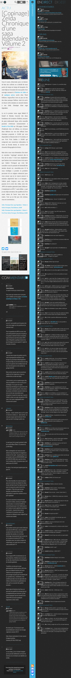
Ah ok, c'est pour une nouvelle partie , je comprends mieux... (50, 22)
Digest (60, 2)
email (11, 49)
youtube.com (53, 190)
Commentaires (46, 6)
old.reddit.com (54, 322)
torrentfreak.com (60, 165)
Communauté (32, 330)
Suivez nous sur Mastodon (32, 671)
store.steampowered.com (46, 446)
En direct (45, 2)
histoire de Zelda (20, 92)
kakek (42, 25)
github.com (55, 456)
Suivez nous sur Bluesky (32, 674)
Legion (42, 17)
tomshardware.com (58, 267)
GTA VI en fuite (41, 29)
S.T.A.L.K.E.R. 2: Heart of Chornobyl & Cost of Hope (49, 12)
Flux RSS (32, 665)
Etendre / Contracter (32, 662)
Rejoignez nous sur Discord (32, 668)
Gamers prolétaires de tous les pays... (46, 40)
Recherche (15, 2)
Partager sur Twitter (3, 248)
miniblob (11, 47)
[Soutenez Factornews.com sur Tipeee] (53, 76)
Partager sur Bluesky (6, 248)
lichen (42, 36)
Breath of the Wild (7, 126)
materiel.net (60, 566)
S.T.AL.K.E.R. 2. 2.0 (42, 21)
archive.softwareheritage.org (56, 159)
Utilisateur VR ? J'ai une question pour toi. (47, 48)
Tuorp (42, 45)
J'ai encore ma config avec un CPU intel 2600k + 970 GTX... (50, 41)
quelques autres (9, 95)
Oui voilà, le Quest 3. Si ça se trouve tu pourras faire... (49, 49)
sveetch (42, 9)
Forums (42, 34)
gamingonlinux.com (53, 465)
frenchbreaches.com (52, 563)
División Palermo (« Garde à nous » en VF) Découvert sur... (50, 58)
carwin (42, 53)
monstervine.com (45, 431)
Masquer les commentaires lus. (26, 277)
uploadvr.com (52, 376)
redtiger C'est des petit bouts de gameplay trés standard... (49, 30)
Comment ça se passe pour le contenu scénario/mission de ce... (51, 14)
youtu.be (48, 92)
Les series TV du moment (43, 56)
